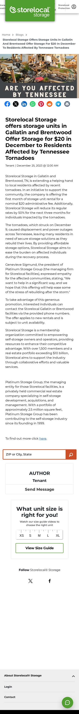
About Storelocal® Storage (23, 675)
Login (8, 686)
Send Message (39, 489)
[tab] (39, 676)
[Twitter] (16, 104)
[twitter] (30, 580)
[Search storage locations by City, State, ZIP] (71, 454)
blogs (20, 34)
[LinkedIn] (24, 104)
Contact (9, 697)
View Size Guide (40, 548)
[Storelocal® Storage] (30, 12)
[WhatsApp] (32, 104)
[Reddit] (49, 104)
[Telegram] (58, 104)
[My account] (74, 6)
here (42, 438)
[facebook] (50, 580)
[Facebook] (7, 104)
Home (6, 34)
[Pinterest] (41, 104)
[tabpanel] (39, 676)
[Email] (67, 104)
